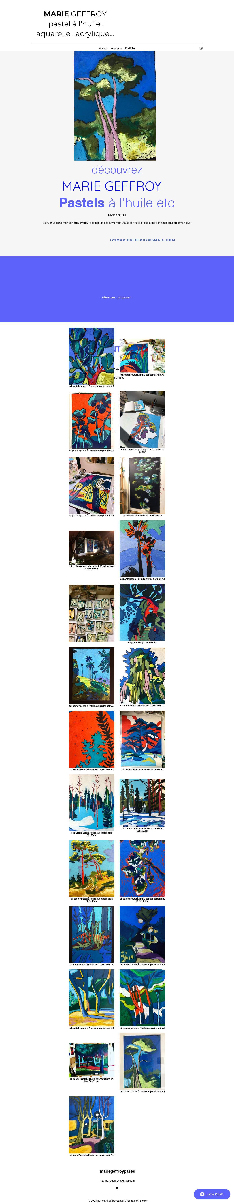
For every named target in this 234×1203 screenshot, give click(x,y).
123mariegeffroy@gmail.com (117, 1180)
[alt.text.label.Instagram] (201, 48)
